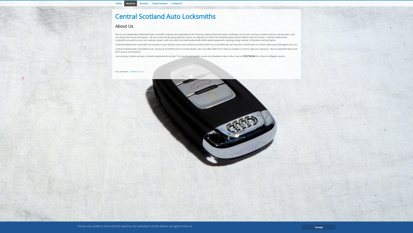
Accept (319, 227)
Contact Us (177, 3)
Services (144, 3)
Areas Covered (159, 3)
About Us (130, 3)
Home (119, 3)
